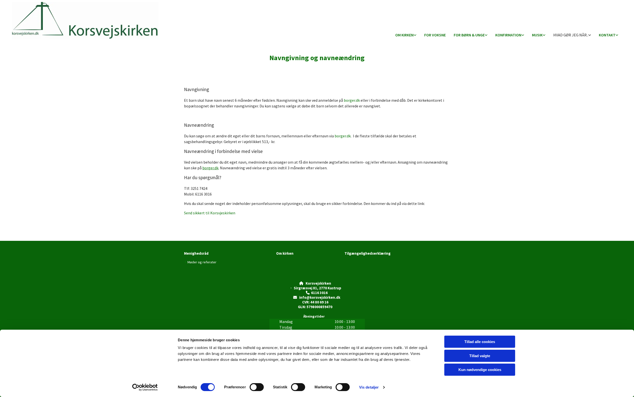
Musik (537, 34)
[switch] (257, 387)
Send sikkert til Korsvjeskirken (209, 212)
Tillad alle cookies (479, 342)
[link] (405, 35)
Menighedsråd (196, 253)
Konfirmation (508, 34)
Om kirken (404, 34)
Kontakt (607, 34)
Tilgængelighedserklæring (367, 253)
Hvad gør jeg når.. (570, 34)
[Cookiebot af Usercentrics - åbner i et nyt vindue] (145, 387)
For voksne (435, 34)
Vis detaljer (369, 387)
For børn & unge (469, 34)
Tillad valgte (479, 356)
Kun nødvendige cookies (479, 370)
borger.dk (352, 100)
